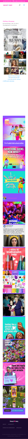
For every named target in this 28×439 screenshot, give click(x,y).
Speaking (19, 427)
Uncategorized (6, 25)
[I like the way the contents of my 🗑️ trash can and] (14, 351)
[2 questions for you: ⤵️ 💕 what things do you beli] (14, 213)
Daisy (10, 77)
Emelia (14, 77)
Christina (18, 79)
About (4, 424)
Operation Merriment (9, 427)
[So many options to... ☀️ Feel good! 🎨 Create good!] (14, 282)
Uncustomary (7, 23)
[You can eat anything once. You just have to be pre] (14, 374)
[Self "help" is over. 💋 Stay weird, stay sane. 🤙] (14, 328)
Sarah (13, 79)
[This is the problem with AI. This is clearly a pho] (14, 236)
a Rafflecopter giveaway (8, 81)
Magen (18, 76)
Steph (18, 77)
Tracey (9, 79)
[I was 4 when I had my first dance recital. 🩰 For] (14, 305)
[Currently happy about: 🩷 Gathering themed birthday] (14, 397)
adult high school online (15, 143)
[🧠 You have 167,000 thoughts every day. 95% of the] (14, 259)
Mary (9, 76)
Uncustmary (14, 421)
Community (11, 424)
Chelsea (13, 76)
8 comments (14, 25)
